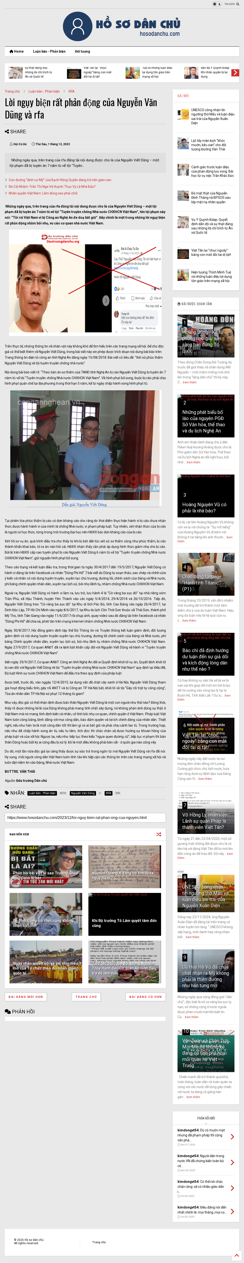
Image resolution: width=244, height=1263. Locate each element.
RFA (72, 91)
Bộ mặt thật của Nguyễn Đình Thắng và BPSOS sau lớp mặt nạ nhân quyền (211, 197)
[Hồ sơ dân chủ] (122, 40)
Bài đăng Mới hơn (26, 997)
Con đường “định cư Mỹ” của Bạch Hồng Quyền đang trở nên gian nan (60, 180)
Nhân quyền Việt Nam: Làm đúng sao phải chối (43, 193)
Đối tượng (82, 51)
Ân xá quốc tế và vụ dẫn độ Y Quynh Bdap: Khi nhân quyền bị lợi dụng (27, 70)
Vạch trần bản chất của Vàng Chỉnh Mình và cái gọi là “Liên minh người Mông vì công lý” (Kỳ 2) (145, 70)
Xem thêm (190, 382)
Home (18, 51)
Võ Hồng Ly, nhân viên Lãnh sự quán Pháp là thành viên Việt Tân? (205, 821)
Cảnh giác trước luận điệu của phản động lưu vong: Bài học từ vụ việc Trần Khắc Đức (212, 171)
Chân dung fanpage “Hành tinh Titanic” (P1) (202, 583)
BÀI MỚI (183, 95)
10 (186, 1031)
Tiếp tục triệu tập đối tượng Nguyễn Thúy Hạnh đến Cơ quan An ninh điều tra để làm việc (124, 968)
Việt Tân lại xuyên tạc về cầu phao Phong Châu (85, 72)
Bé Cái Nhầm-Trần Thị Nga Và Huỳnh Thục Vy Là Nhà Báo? (52, 186)
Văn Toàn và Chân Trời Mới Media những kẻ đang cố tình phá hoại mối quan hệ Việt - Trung (205, 1053)
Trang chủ (12, 91)
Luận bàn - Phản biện (49, 51)
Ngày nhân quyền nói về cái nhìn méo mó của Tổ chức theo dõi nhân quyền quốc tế (45, 968)
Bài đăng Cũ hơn (145, 997)
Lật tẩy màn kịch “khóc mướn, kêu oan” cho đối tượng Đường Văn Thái (208, 145)
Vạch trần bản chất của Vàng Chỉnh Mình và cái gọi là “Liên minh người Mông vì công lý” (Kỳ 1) (204, 70)
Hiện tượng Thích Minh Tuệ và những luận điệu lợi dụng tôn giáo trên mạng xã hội (211, 276)
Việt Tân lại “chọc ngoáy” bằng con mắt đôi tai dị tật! (204, 741)
